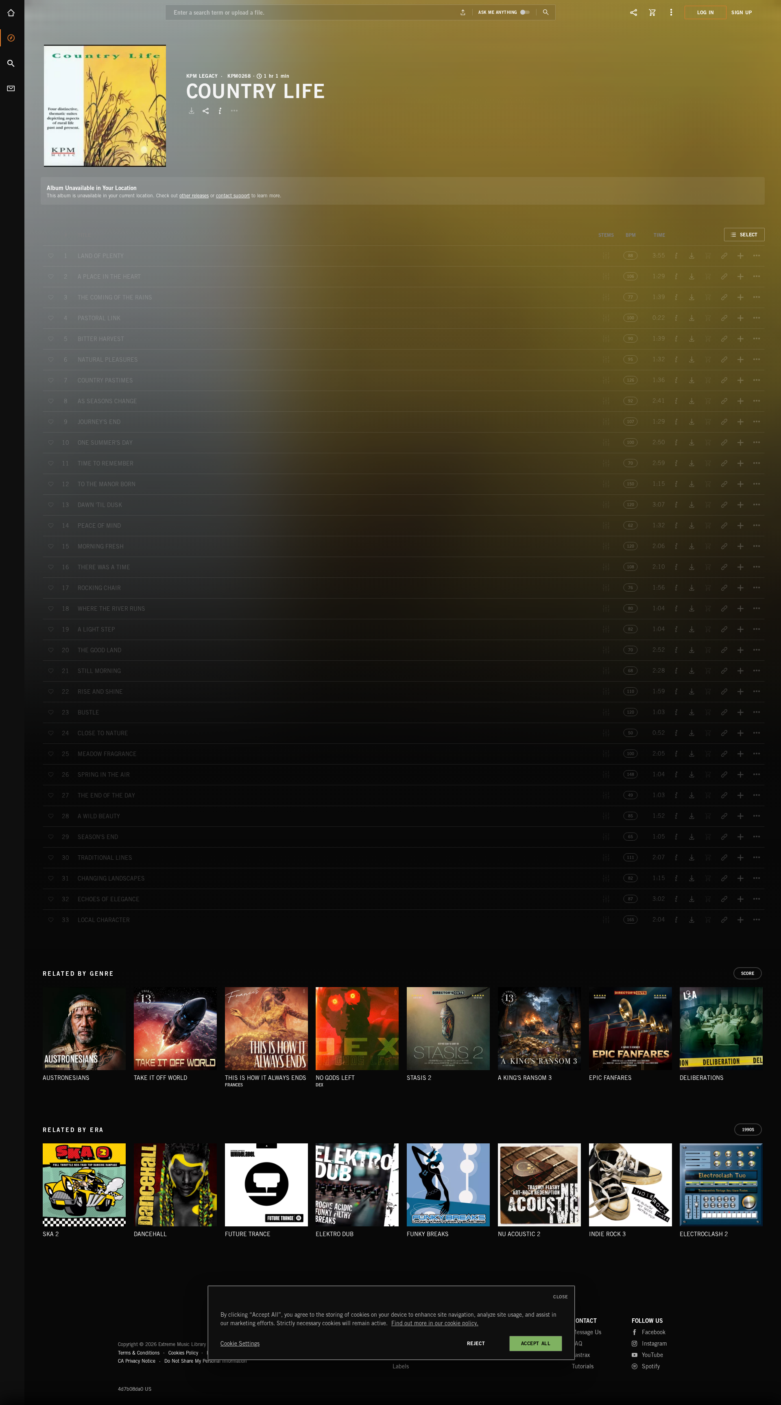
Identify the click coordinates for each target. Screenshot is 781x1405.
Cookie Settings (240, 1343)
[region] (391, 1322)
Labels (401, 1366)
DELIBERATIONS (702, 1078)
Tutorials (582, 1366)
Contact (12, 88)
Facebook (653, 1332)
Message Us (586, 1332)
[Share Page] (633, 12)
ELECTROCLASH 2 (704, 1234)
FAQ (577, 1343)
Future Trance (248, 1234)
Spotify (651, 1366)
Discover (12, 37)
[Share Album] (206, 111)
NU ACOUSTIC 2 (519, 1234)
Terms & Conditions (138, 1353)
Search (12, 63)
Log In (705, 12)
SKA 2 (51, 1234)
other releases (194, 195)
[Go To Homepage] (68, 12)
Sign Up (741, 12)
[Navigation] (671, 12)
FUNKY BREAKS (428, 1234)
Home (12, 12)
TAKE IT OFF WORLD (160, 1078)
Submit (545, 12)
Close (560, 1297)
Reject (476, 1343)
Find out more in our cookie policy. (434, 1323)
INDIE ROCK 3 (607, 1234)
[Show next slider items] (771, 1033)
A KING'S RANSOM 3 (525, 1078)
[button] (105, 106)
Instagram (654, 1343)
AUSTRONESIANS (66, 1078)
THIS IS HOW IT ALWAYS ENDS (265, 1078)
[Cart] (652, 12)
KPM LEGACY (202, 76)
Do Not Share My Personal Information (205, 1361)
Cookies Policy (183, 1353)
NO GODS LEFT (335, 1078)
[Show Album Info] (220, 111)
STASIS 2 (419, 1078)
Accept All (536, 1343)
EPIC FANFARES (610, 1078)
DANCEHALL (150, 1234)
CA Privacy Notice (136, 1361)
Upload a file (463, 12)
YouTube (652, 1355)
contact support (233, 195)
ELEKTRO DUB (334, 1234)
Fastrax (581, 1355)
